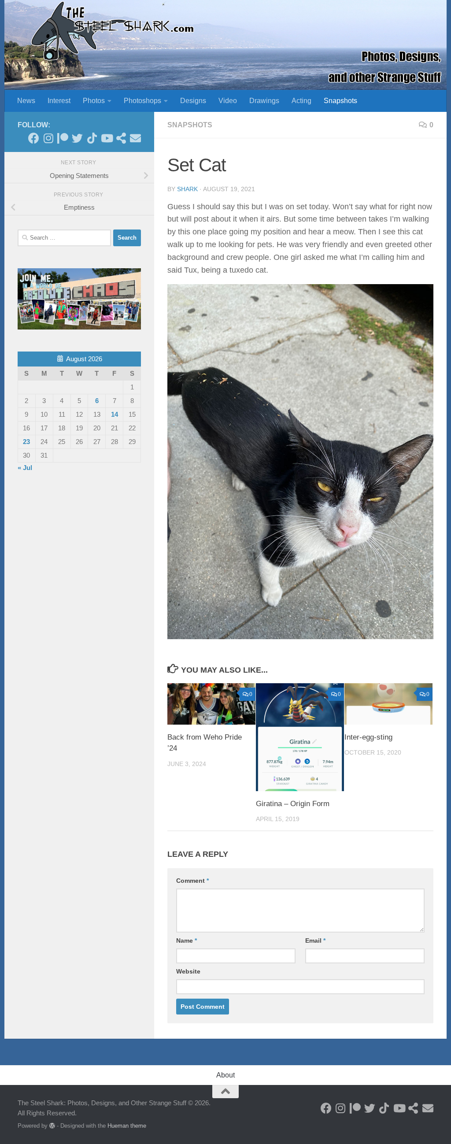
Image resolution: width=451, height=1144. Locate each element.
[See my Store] (120, 138)
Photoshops (142, 100)
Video (227, 100)
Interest (59, 100)
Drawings (264, 100)
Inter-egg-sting (368, 737)
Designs (193, 100)
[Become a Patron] (62, 138)
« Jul (25, 467)
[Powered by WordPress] (52, 1126)
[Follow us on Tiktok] (91, 138)
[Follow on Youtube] (106, 138)
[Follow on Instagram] (48, 138)
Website (188, 971)
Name (186, 940)
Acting (301, 100)
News (26, 100)
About (225, 1075)
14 (114, 414)
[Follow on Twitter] (77, 138)
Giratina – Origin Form (292, 804)
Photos (94, 100)
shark (187, 189)
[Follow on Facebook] (33, 138)
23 (26, 441)
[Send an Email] (135, 138)
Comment (192, 880)
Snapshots (340, 100)
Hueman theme (126, 1125)
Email (315, 940)
